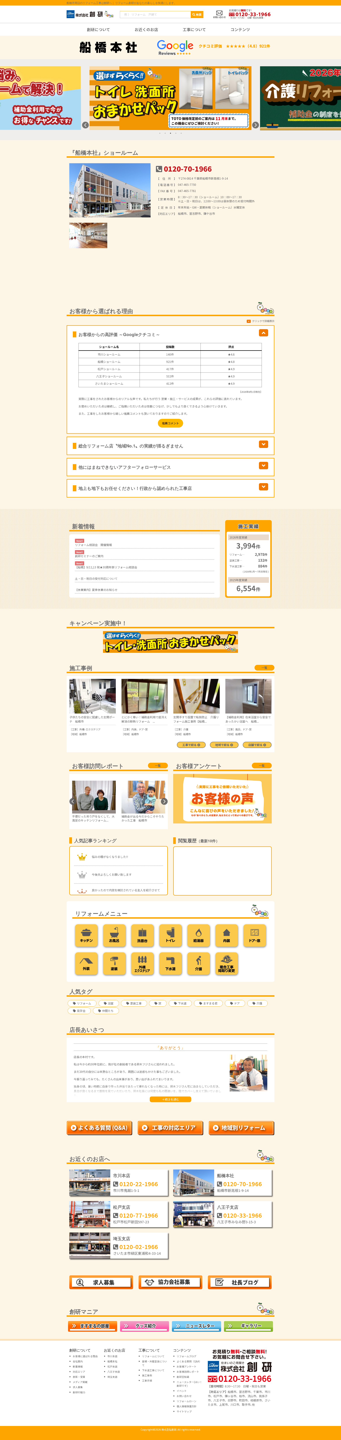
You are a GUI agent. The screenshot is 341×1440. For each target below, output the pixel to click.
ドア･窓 (143, 729)
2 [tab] (165, 133)
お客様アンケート (186, 1366)
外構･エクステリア (90, 729)
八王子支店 (227, 1207)
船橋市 (83, 734)
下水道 (182, 1003)
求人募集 (78, 1387)
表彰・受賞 (79, 1377)
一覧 (264, 668)
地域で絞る (222, 745)
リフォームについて (153, 1356)
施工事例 (147, 1375)
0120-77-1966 (139, 1215)
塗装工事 (136, 1003)
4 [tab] (176, 133)
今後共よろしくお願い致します (112, 874)
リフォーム (84, 1003)
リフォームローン (186, 1401)
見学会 (81, 1011)
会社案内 (78, 1361)
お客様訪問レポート (188, 1371)
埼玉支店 (121, 1238)
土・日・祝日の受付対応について (96, 578)
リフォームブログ (186, 1356)
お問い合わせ (184, 1396)
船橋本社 (225, 1175)
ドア (237, 1003)
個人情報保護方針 (187, 1406)
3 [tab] (170, 133)
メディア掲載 (80, 1382)
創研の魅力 (79, 1392)
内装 (133, 729)
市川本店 (121, 1175)
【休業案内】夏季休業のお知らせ (96, 590)
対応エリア (79, 1371)
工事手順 (147, 1380)
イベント (182, 1391)
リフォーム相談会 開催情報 (93, 543)
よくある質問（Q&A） (189, 1361)
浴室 (110, 1003)
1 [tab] (160, 133)
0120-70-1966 (188, 168)
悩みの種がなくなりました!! (110, 857)
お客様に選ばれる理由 (85, 1356)
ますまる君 (210, 1003)
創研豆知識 (183, 1377)
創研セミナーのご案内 (89, 554)
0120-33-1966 (242, 1215)
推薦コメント (170, 423)
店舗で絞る (255, 745)
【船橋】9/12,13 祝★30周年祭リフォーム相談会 (106, 565)
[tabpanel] (170, 98)
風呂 (237, 729)
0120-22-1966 (139, 1184)
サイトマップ (184, 1411)
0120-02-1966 (139, 1246)
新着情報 (78, 1366)
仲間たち (107, 1011)
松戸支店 (121, 1207)
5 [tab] (181, 133)
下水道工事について (153, 1370)
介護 (185, 729)
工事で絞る (189, 745)
